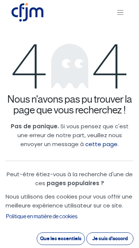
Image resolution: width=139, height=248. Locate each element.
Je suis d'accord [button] (110, 238)
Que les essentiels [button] (61, 238)
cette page (101, 144)
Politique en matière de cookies (41, 216)
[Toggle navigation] (120, 12)
